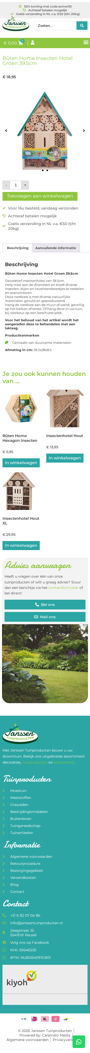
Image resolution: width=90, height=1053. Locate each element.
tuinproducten (35, 762)
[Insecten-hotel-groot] (45, 130)
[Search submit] (82, 25)
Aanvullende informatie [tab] (55, 248)
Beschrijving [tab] (17, 248)
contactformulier (63, 587)
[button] (86, 42)
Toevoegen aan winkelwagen (40, 196)
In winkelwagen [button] (21, 462)
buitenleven (64, 762)
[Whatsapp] (78, 1041)
